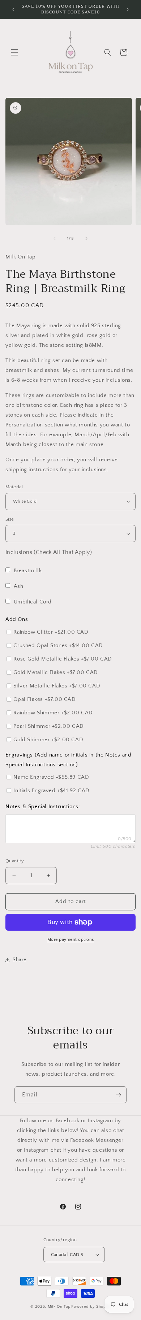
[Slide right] (86, 238)
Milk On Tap (59, 1306)
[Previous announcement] (13, 9)
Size (9, 519)
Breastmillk (28, 570)
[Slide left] (55, 238)
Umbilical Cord (33, 602)
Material (14, 486)
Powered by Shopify (91, 1306)
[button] (14, 52)
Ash (19, 586)
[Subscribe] (118, 1094)
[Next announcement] (128, 9)
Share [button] (19, 960)
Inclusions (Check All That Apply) (48, 552)
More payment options (70, 939)
